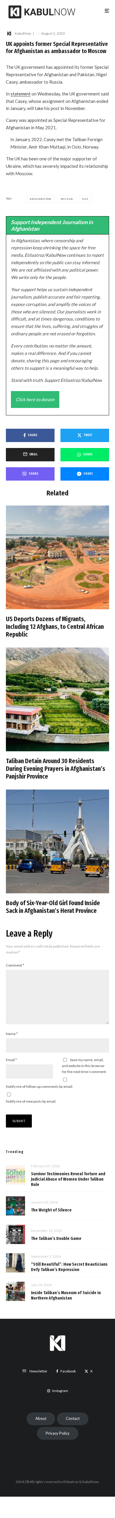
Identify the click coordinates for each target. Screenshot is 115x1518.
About (40, 1418)
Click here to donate (35, 399)
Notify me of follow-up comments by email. (39, 1086)
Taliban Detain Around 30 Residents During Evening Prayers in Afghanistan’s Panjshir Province (55, 769)
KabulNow (23, 33)
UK (86, 198)
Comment (15, 965)
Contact (73, 1418)
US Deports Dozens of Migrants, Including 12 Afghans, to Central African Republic (55, 627)
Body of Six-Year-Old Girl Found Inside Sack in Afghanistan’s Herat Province (53, 907)
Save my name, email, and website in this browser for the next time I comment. (84, 1066)
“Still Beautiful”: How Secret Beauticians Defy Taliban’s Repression (69, 1267)
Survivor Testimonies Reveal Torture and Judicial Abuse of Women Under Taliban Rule (68, 1179)
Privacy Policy (58, 1433)
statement (21, 93)
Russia (67, 198)
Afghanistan (41, 198)
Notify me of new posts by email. (31, 1101)
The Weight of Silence (51, 1210)
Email (11, 1060)
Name (12, 1033)
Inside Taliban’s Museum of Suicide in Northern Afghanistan (66, 1295)
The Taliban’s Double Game (56, 1238)
